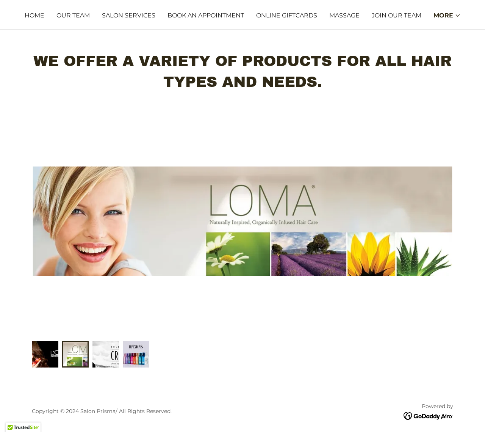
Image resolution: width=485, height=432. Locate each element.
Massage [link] (344, 15)
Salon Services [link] (128, 15)
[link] (428, 415)
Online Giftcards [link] (286, 15)
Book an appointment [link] (205, 15)
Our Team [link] (73, 15)
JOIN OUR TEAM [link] (396, 15)
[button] (447, 16)
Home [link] (34, 15)
